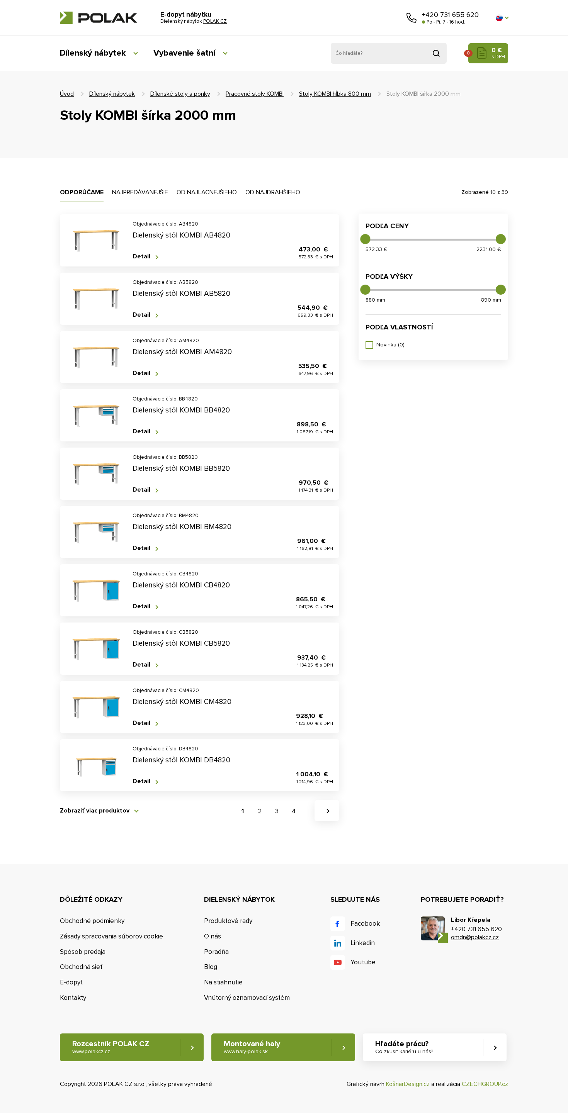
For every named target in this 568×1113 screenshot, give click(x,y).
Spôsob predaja (82, 952)
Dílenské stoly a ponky (180, 94)
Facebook (365, 924)
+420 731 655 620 (450, 14)
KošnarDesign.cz (408, 1084)
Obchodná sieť (81, 967)
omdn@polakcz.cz (475, 937)
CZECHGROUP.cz (485, 1084)
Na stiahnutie (223, 982)
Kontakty (73, 998)
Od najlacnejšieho (207, 192)
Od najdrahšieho (272, 192)
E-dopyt (71, 982)
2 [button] (260, 811)
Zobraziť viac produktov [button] (94, 810)
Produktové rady (228, 921)
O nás (212, 936)
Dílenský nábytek (93, 53)
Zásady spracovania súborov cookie (111, 936)
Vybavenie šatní (184, 53)
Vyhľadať (436, 53)
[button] (502, 17)
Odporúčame (82, 192)
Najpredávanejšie (140, 192)
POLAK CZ (98, 18)
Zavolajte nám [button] (411, 17)
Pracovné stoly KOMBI (255, 94)
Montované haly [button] (252, 1047)
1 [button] (242, 811)
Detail (141, 256)
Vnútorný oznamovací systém (247, 998)
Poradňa (216, 952)
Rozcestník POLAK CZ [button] (110, 1047)
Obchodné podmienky (92, 921)
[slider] (365, 239)
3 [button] (277, 811)
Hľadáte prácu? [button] (404, 1047)
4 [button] (294, 811)
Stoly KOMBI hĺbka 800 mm (335, 94)
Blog (210, 967)
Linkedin (362, 943)
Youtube (363, 962)
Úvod (67, 94)
